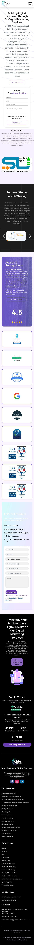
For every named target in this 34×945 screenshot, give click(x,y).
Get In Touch (17, 122)
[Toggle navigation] (30, 3)
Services (4, 851)
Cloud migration (7, 812)
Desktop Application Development (13, 799)
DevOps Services (7, 809)
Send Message (11, 592)
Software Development (9, 806)
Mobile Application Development (12, 796)
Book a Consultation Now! (17, 662)
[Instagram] (17, 782)
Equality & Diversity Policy (10, 873)
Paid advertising (7, 833)
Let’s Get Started (16, 299)
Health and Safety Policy (9, 876)
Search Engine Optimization (11, 827)
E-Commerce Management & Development (15, 803)
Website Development (9, 793)
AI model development (9, 821)
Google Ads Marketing (9, 900)
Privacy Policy (12, 598)
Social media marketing (9, 830)
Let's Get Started (17, 83)
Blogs (3, 854)
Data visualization (7, 824)
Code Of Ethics (6, 882)
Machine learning (7, 818)
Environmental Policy (8, 870)
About (4, 848)
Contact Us (5, 857)
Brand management (8, 836)
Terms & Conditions (8, 885)
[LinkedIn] (22, 782)
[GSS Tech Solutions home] (6, 3)
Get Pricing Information (17, 745)
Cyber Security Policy (8, 864)
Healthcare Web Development (11, 897)
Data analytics (6, 815)
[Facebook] (12, 782)
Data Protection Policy (9, 867)
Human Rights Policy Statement (12, 879)
